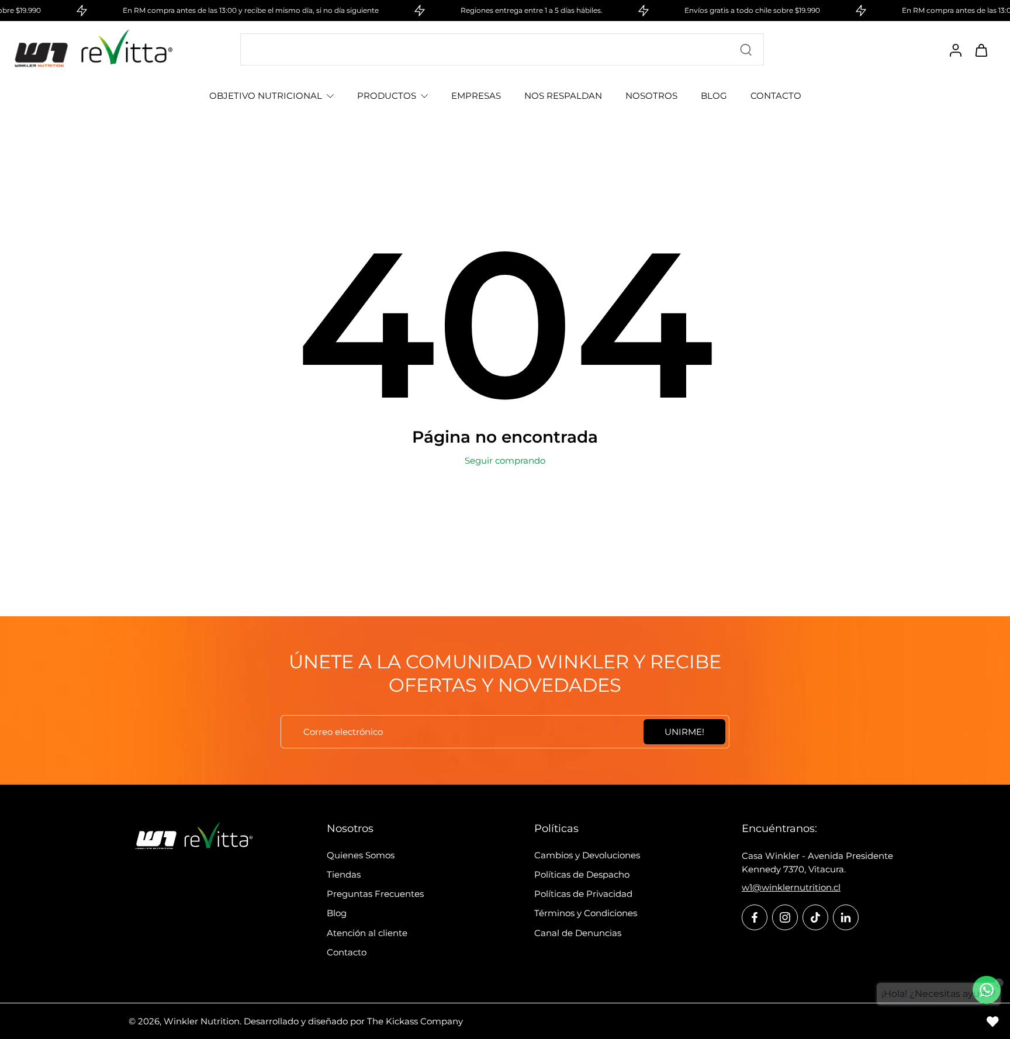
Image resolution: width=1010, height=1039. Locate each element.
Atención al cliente (367, 932)
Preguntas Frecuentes (375, 893)
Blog (337, 913)
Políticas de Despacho (581, 874)
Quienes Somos (361, 855)
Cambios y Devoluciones (587, 855)
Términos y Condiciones (585, 913)
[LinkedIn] (846, 917)
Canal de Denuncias (577, 932)
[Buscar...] (746, 50)
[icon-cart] (981, 49)
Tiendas (344, 874)
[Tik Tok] (815, 917)
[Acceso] (955, 49)
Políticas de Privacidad (583, 893)
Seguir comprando (505, 460)
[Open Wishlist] (992, 1021)
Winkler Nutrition (202, 1021)
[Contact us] (987, 990)
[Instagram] (785, 917)
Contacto (346, 952)
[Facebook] (754, 917)
